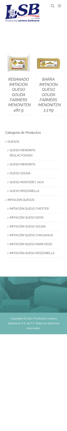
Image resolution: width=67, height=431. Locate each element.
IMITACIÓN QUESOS (21, 200)
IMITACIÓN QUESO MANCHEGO (31, 244)
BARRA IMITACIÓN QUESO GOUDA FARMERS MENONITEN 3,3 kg (49, 94)
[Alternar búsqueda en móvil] (52, 6)
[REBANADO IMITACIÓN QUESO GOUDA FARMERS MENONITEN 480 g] (19, 56)
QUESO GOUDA (20, 173)
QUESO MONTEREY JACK (27, 182)
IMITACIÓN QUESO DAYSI (27, 217)
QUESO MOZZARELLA (24, 191)
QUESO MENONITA (22, 164)
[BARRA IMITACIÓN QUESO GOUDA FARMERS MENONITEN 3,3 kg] (49, 56)
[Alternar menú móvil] (60, 6)
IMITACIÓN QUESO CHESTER (29, 208)
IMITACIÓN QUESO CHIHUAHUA (31, 235)
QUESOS (13, 141)
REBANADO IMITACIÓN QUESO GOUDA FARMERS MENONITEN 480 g (19, 94)
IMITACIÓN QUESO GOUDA (28, 226)
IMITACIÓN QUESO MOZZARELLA (32, 253)
